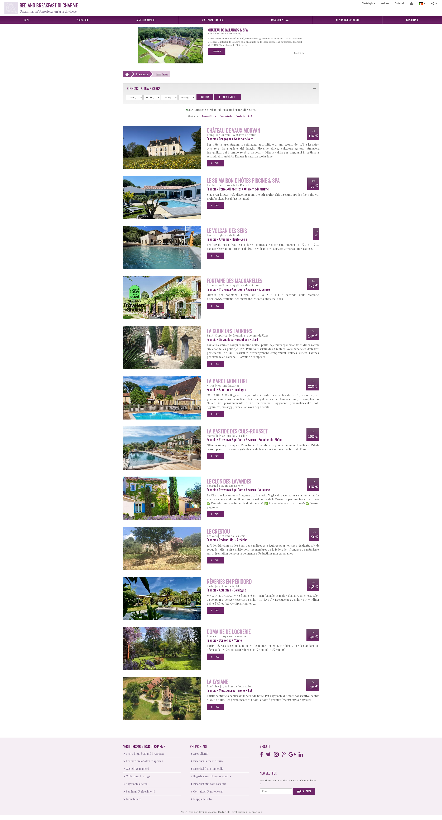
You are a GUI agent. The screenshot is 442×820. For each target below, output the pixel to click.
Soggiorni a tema (136, 784)
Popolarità (240, 116)
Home (26, 19)
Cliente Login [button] (367, 3)
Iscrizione (385, 3)
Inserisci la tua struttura (208, 761)
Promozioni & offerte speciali (144, 761)
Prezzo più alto (226, 116)
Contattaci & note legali (208, 791)
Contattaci (399, 3)
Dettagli (218, 51)
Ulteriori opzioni (227, 96)
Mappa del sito (202, 799)
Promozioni (82, 19)
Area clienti (200, 753)
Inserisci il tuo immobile (208, 768)
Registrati (305, 791)
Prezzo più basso (209, 116)
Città (250, 116)
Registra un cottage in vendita (212, 776)
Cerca (206, 96)
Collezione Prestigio (138, 776)
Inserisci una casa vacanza (209, 784)
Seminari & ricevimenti (140, 791)
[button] (422, 3)
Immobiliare (412, 19)
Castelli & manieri (137, 768)
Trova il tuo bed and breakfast (144, 753)
